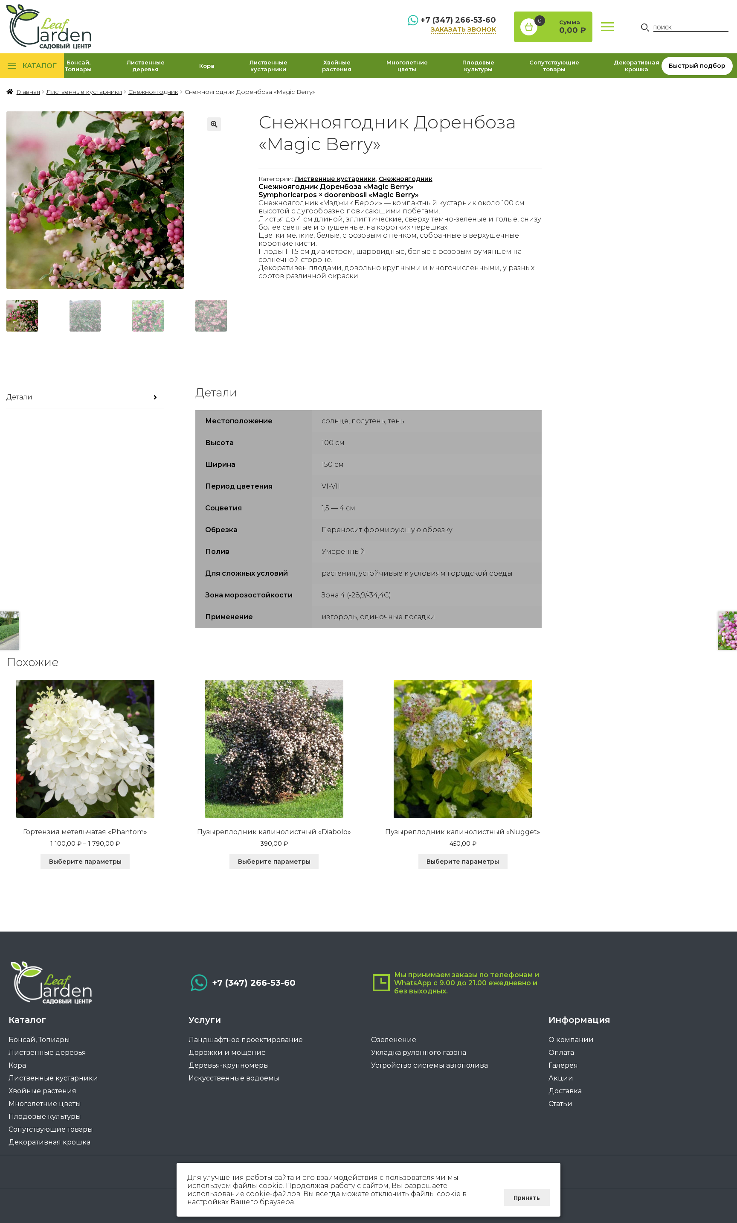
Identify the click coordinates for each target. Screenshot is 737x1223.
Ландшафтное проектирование (246, 1040)
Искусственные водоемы (234, 1078)
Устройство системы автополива (429, 1065)
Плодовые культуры (478, 66)
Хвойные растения (336, 66)
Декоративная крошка (636, 66)
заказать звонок (463, 29)
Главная (28, 92)
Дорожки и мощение (227, 1052)
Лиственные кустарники (268, 66)
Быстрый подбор (697, 66)
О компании (571, 1040)
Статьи (560, 1104)
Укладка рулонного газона (418, 1052)
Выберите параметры (85, 861)
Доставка (565, 1091)
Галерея (563, 1065)
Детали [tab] (19, 397)
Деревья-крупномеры (229, 1065)
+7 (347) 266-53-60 (458, 20)
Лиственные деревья (146, 66)
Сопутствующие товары (554, 66)
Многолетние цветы (407, 66)
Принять (527, 1197)
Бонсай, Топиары (78, 66)
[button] (214, 124)
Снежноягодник (153, 92)
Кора (207, 65)
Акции (560, 1078)
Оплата (561, 1052)
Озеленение (393, 1040)
